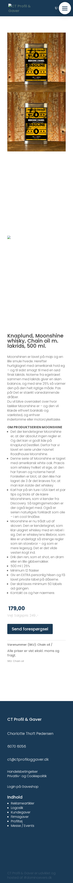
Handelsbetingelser (22, 771)
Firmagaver (20, 816)
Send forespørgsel (30, 629)
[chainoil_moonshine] (36, 92)
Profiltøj (17, 821)
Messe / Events (22, 825)
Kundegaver (20, 812)
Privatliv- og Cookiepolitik (27, 776)
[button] (65, 8)
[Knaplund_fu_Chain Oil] (36, 235)
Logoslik (17, 807)
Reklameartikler (22, 803)
